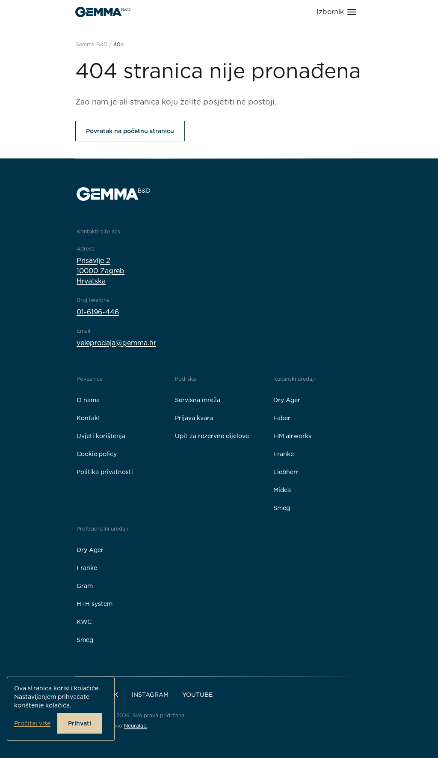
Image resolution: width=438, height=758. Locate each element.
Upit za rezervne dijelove (212, 436)
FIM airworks (292, 436)
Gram (85, 585)
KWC (84, 621)
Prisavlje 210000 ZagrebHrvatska (100, 271)
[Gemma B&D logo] (102, 12)
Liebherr (286, 472)
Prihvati (79, 723)
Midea (282, 489)
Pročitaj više (32, 723)
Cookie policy (97, 454)
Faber (281, 418)
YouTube (197, 694)
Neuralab (135, 725)
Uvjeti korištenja (101, 436)
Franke (283, 454)
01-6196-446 (98, 312)
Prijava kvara (194, 418)
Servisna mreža (197, 400)
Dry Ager (286, 400)
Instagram (150, 694)
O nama (88, 400)
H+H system (94, 603)
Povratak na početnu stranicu (130, 131)
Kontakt (89, 418)
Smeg (281, 507)
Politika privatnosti (105, 472)
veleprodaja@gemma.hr (116, 343)
